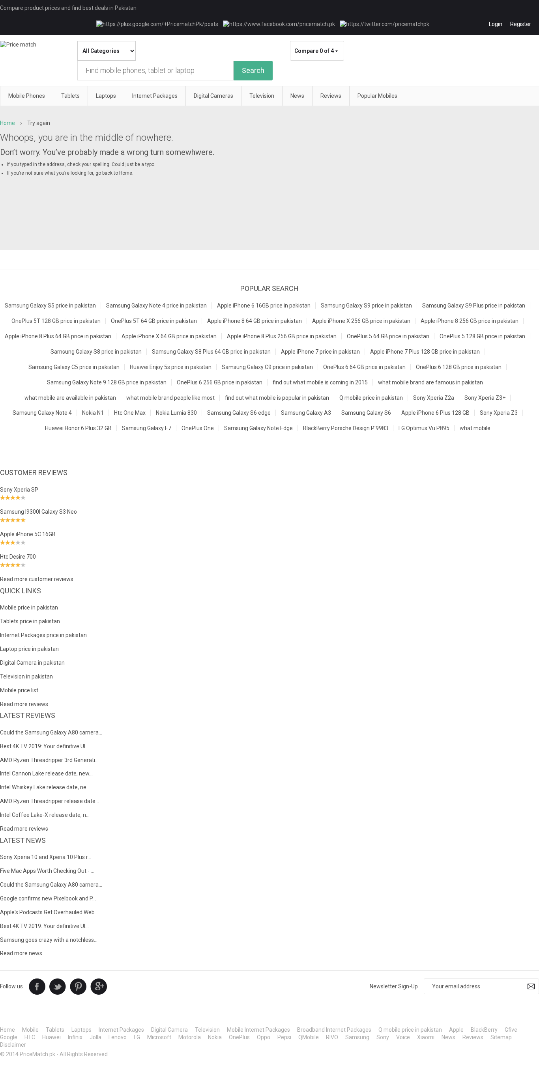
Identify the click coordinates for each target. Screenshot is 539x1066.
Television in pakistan (26, 676)
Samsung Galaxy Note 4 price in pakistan (156, 305)
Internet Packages (121, 1030)
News (448, 1037)
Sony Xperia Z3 (499, 413)
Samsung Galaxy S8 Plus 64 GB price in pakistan (211, 351)
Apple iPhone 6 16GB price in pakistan (264, 305)
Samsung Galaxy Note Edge (258, 428)
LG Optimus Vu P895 (424, 428)
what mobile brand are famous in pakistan (430, 382)
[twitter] (57, 986)
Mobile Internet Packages (258, 1030)
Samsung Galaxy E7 (146, 428)
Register (520, 24)
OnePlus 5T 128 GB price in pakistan (56, 321)
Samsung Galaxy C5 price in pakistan (74, 367)
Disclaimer (13, 1045)
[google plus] (98, 986)
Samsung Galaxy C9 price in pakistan (267, 367)
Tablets (55, 1030)
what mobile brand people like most (170, 398)
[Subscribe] (531, 986)
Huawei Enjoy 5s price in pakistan (170, 367)
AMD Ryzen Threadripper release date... (49, 801)
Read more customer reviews (36, 579)
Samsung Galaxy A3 (306, 413)
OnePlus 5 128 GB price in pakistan (482, 336)
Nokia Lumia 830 (176, 413)
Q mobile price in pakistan (371, 398)
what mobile (475, 428)
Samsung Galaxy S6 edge (239, 413)
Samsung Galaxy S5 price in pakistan (50, 305)
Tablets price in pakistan (30, 621)
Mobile (30, 1030)
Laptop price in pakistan (29, 649)
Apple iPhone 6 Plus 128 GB (435, 413)
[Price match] (18, 44)
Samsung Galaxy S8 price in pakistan (96, 351)
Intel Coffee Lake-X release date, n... (45, 815)
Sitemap (501, 1037)
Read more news (21, 953)
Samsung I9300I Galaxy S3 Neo (38, 512)
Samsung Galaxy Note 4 (42, 413)
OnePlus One (198, 428)
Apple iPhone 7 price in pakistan (320, 351)
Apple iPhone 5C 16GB (28, 534)
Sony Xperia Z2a (433, 398)
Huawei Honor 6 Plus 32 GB (78, 428)
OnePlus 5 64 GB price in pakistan (388, 336)
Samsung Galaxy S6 (366, 413)
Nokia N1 (93, 413)
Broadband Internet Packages (334, 1030)
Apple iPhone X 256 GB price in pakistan (361, 321)
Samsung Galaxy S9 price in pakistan (366, 305)
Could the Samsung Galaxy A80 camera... (51, 732)
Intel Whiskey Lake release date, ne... (45, 787)
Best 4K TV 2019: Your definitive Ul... (44, 746)
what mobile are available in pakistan (70, 398)
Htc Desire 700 (18, 557)
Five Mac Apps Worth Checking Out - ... (47, 871)
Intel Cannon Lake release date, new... (46, 773)
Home (7, 123)
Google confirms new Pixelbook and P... (48, 898)
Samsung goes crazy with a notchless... (48, 940)
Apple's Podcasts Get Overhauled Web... (49, 912)
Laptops (81, 1030)
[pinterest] (78, 986)
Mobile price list (19, 690)
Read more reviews (24, 704)
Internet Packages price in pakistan (43, 635)
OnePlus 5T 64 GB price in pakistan (154, 321)
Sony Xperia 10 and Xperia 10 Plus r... (45, 857)
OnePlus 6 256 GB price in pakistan (219, 382)
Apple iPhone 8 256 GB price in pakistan (469, 321)
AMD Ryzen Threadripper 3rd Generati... (49, 760)
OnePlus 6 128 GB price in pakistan (459, 367)
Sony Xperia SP (19, 489)
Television (207, 1030)
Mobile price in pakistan (29, 607)
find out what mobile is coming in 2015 (320, 382)
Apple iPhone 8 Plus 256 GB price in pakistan (282, 336)
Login (495, 24)
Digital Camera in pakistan (32, 663)
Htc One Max (130, 413)
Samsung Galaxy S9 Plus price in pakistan (473, 305)
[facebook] (37, 986)
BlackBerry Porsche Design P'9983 (345, 428)
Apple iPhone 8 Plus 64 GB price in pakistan (58, 336)
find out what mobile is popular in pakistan (277, 398)
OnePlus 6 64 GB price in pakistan (364, 367)
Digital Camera (169, 1030)
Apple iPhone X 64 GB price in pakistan (169, 336)
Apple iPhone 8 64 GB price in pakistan (254, 321)
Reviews (472, 1037)
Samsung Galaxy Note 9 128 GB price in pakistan (107, 382)
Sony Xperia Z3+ (484, 398)
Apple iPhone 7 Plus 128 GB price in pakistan (425, 351)
